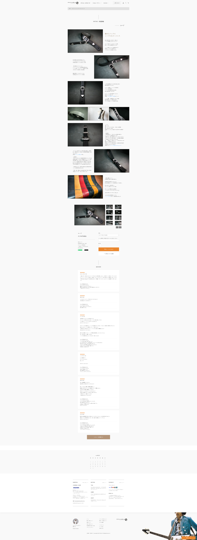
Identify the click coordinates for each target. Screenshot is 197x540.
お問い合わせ (117, 3)
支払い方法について (90, 524)
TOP (70, 8)
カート (189, 538)
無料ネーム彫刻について (103, 520)
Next (103, 215)
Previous (76, 215)
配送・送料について (90, 520)
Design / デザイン (96, 3)
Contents (105, 3)
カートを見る (101, 526)
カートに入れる (109, 249)
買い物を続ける (80, 247)
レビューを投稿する (98, 437)
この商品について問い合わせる (83, 246)
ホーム (88, 519)
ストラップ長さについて (103, 519)
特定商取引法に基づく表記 (82, 243)
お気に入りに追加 (109, 253)
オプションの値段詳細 (81, 244)
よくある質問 (101, 522)
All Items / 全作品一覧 (85, 3)
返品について (80, 241)
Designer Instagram (76, 528)
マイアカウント (101, 525)
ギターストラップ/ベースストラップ (78, 8)
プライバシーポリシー (90, 527)
